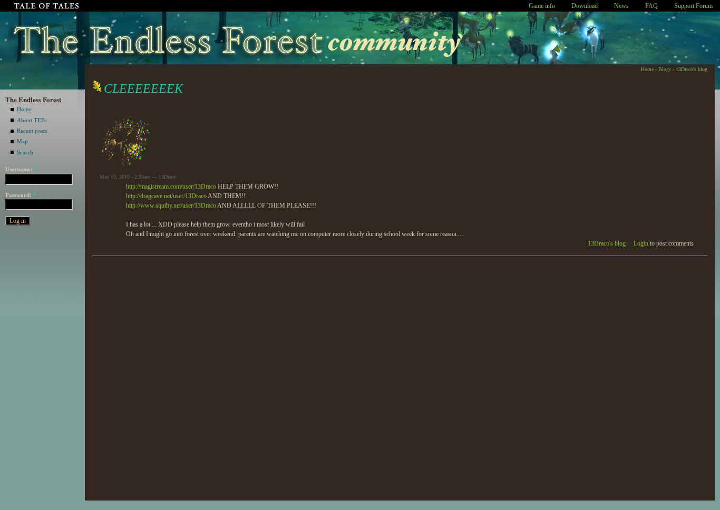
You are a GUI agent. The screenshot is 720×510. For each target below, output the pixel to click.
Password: (20, 195)
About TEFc (32, 120)
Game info (542, 5)
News (621, 5)
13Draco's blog (691, 69)
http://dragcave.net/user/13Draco (166, 196)
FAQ (651, 5)
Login (641, 243)
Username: (21, 169)
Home (24, 109)
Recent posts (32, 130)
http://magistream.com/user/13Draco (171, 186)
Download (584, 5)
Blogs (664, 69)
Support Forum (693, 5)
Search (25, 152)
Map (22, 141)
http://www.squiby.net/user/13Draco (171, 205)
